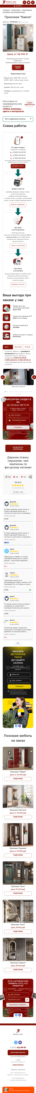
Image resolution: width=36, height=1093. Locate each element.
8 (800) (18, 1048)
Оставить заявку (18, 166)
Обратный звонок (18, 1052)
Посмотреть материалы (18, 448)
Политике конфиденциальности (18, 692)
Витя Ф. (12, 620)
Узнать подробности (29, 103)
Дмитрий (13, 525)
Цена (6, 347)
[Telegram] (16, 726)
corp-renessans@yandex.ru (18, 1056)
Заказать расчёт (18, 67)
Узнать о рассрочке (18, 245)
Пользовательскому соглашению (18, 693)
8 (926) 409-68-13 (19, 158)
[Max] (19, 726)
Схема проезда (18, 1065)
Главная (6, 10)
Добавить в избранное (18, 1069)
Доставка (18, 347)
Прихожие (16, 10)
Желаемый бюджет (19, 420)
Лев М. (12, 549)
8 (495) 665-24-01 (19, 155)
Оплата (27, 347)
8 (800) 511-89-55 (19, 152)
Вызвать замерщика (18, 204)
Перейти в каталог (18, 284)
